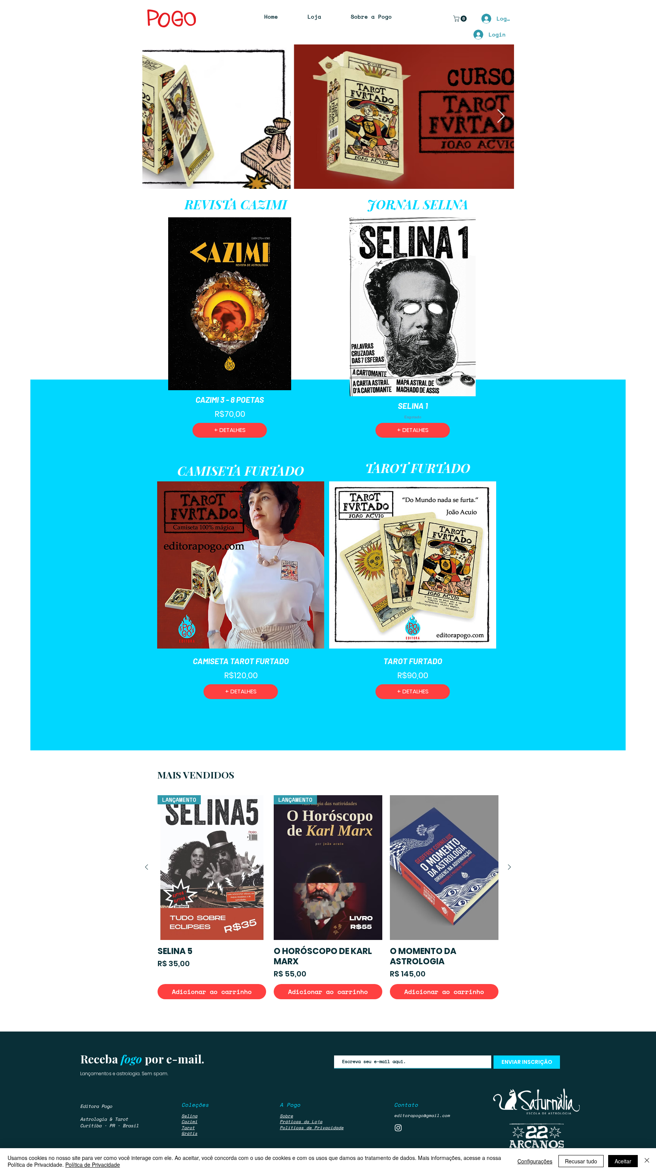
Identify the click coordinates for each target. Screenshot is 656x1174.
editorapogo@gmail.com (422, 1115)
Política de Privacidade (92, 1164)
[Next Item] (501, 116)
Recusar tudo (581, 1161)
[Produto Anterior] (146, 867)
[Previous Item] (155, 116)
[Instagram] (398, 1127)
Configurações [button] (534, 1161)
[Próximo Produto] (509, 867)
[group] (328, 897)
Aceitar (623, 1161)
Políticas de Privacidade (312, 1128)
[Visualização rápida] (444, 867)
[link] (460, 19)
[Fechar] (646, 1161)
